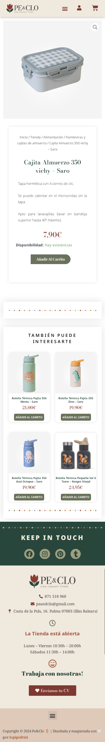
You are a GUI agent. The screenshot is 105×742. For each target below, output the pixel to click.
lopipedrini (18, 737)
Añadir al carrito (50, 259)
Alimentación (53, 137)
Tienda (35, 137)
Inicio (24, 137)
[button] (65, 8)
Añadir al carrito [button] (29, 417)
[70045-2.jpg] (52, 69)
